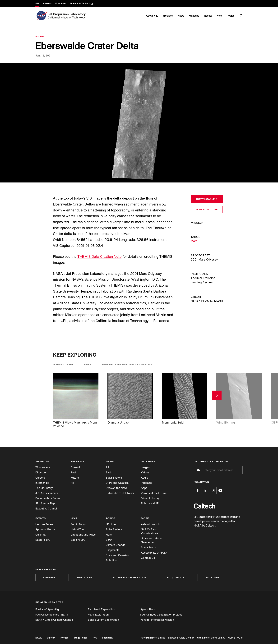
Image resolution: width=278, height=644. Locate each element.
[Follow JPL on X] (205, 490)
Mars (194, 241)
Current (75, 467)
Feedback (107, 637)
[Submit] (198, 470)
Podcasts (146, 483)
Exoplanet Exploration (101, 609)
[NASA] (41, 15)
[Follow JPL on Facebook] (197, 490)
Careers (40, 478)
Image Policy (80, 637)
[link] (139, 123)
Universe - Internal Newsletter (152, 540)
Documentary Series (47, 498)
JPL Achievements (46, 493)
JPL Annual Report (46, 503)
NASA (38, 637)
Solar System (114, 478)
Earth (109, 472)
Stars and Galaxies (117, 483)
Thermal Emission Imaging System (127, 364)
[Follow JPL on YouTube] (220, 490)
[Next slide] (217, 395)
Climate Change (115, 545)
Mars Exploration (98, 614)
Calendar (40, 535)
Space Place (147, 609)
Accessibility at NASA (154, 553)
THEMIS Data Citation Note (99, 256)
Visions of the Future (154, 493)
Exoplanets (112, 550)
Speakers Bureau (45, 529)
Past (73, 472)
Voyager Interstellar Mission (157, 620)
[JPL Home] (67, 15)
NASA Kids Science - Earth (51, 614)
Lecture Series (44, 524)
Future (75, 478)
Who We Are (42, 467)
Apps (144, 488)
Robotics (111, 560)
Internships (42, 483)
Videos (145, 472)
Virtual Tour (78, 529)
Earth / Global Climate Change (54, 620)
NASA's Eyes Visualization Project (161, 614)
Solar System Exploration (103, 620)
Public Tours (78, 524)
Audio (144, 478)
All (72, 483)
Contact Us (148, 558)
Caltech (51, 637)
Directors (40, 472)
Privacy (64, 637)
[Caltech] (204, 506)
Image (39, 36)
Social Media (149, 547)
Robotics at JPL (150, 503)
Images (145, 467)
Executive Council (46, 508)
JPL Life (111, 524)
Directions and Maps (83, 535)
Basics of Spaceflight (48, 609)
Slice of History (150, 498)
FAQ (95, 637)
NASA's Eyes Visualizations (149, 531)
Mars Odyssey (63, 364)
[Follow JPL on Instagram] (213, 490)
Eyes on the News (116, 488)
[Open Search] (241, 16)
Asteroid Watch (150, 524)
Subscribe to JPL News (120, 493)
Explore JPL (42, 540)
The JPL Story (44, 488)
